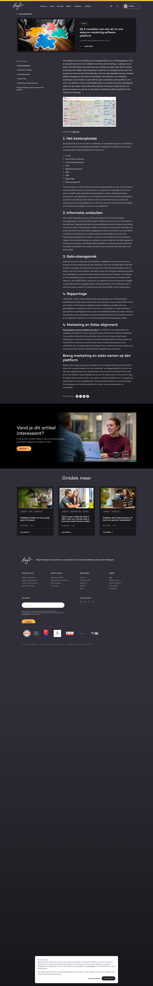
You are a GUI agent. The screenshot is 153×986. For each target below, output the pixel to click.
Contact (82, 586)
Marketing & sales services (59, 580)
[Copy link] (87, 396)
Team (81, 588)
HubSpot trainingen (28, 586)
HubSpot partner (85, 580)
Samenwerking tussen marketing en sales (80, 330)
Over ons (83, 577)
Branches (60, 6)
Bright (68, 6)
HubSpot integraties (28, 577)
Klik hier (75, 132)
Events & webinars (115, 583)
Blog (110, 577)
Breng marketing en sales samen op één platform (30, 89)
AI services (54, 586)
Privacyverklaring (58, 644)
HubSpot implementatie (29, 580)
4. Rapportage (21, 78)
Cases (52, 6)
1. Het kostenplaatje (23, 65)
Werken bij (83, 583)
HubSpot (88, 6)
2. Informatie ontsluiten (24, 70)
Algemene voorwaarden (84, 644)
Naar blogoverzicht (25, 14)
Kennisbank (113, 588)
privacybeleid (90, 966)
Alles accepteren (108, 978)
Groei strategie (56, 583)
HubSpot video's (114, 580)
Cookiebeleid (70, 644)
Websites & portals (57, 577)
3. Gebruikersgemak (23, 74)
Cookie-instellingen (94, 978)
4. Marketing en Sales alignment (27, 83)
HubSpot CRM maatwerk (30, 583)
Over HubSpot (113, 586)
